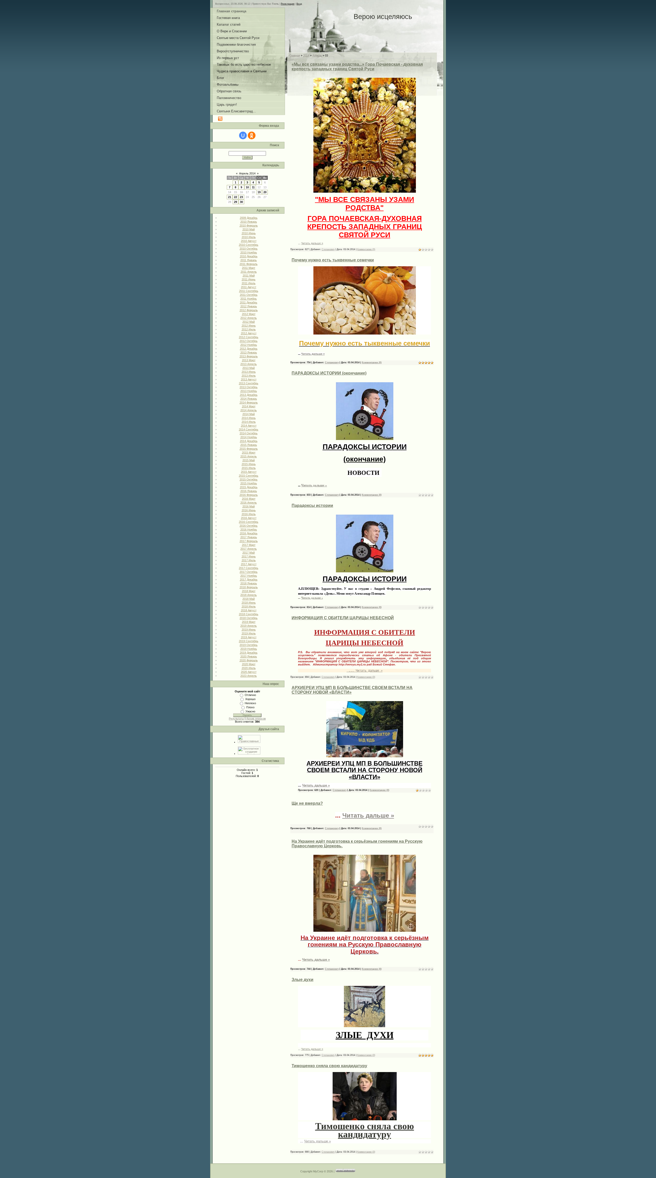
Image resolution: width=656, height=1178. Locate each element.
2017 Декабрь (249, 579)
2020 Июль (249, 668)
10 (247, 187)
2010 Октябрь (249, 248)
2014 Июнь (249, 417)
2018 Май (248, 598)
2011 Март (248, 267)
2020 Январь (248, 656)
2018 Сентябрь (248, 614)
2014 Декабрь (249, 441)
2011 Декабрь (248, 302)
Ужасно (250, 711)
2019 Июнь (249, 629)
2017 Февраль (249, 541)
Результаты (236, 718)
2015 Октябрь (249, 479)
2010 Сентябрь (248, 244)
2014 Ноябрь (248, 437)
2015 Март (248, 452)
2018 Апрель (248, 594)
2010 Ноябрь (248, 252)
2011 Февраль (249, 264)
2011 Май (249, 275)
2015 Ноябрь (248, 483)
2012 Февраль (249, 310)
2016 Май (248, 506)
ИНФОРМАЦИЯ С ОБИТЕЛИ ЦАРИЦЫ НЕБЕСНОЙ (343, 618)
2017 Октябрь (249, 571)
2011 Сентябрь (248, 290)
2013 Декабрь (249, 394)
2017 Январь (248, 537)
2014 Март (248, 406)
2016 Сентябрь (248, 521)
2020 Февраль (249, 660)
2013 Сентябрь (248, 383)
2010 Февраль (249, 225)
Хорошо (250, 699)
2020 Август (249, 671)
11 (253, 187)
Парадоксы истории (312, 505)
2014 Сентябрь (248, 429)
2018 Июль (249, 606)
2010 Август (249, 240)
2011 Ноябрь (248, 298)
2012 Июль (249, 329)
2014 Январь (248, 398)
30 (241, 201)
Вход (299, 4)
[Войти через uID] (243, 135)
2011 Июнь (248, 279)
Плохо (250, 707)
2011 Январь (248, 260)
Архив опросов (256, 718)
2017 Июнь (249, 556)
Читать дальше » (312, 243)
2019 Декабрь (249, 652)
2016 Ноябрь (248, 529)
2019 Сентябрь (248, 641)
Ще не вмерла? (307, 803)
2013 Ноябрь (248, 390)
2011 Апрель (249, 271)
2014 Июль (249, 421)
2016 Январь (248, 491)
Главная (295, 55)
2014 (306, 55)
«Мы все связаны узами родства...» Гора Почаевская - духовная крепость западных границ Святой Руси (357, 66)
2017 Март (248, 544)
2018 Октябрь (249, 618)
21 (229, 197)
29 (235, 201)
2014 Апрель (248, 410)
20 (264, 192)
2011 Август (248, 287)
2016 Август (249, 517)
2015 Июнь (249, 464)
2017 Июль (249, 560)
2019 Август (249, 637)
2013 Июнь (249, 371)
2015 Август (249, 471)
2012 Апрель (248, 317)
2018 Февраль (249, 587)
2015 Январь (248, 444)
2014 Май (248, 414)
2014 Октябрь (249, 433)
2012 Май (248, 321)
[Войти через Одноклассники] (251, 135)
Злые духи (302, 979)
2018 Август (249, 610)
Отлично (250, 694)
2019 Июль (249, 633)
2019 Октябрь (249, 644)
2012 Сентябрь (248, 337)
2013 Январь (248, 352)
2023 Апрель (248, 675)
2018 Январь (248, 583)
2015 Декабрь (249, 487)
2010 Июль (249, 237)
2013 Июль (249, 375)
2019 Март (248, 621)
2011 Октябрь (249, 294)
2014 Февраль (249, 402)
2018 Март (248, 591)
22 (235, 197)
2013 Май (248, 367)
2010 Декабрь (249, 256)
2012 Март (248, 314)
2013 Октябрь (249, 387)
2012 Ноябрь (248, 344)
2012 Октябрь (249, 340)
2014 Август (249, 425)
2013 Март (248, 360)
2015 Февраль (249, 448)
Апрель (317, 55)
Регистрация (287, 4)
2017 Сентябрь (248, 568)
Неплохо (250, 703)
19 (259, 192)
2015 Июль (249, 467)
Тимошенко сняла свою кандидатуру (329, 1066)
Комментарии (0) (366, 249)
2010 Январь (248, 221)
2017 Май (248, 552)
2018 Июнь (249, 602)
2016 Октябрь (249, 525)
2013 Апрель (248, 364)
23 (241, 197)
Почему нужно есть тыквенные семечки (333, 260)
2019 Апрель (248, 625)
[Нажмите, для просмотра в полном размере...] (364, 191)
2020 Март (248, 664)
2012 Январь (248, 306)
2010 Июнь (249, 233)
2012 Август (249, 333)
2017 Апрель (248, 548)
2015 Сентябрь (248, 475)
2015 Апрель (248, 456)
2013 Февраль (249, 356)
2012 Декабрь (249, 348)
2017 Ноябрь (248, 575)
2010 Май (248, 229)
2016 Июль (249, 514)
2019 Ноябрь (248, 648)
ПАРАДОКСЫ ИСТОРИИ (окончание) (329, 373)
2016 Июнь (249, 510)
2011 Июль (248, 283)
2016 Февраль (249, 494)
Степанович (328, 249)
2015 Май (248, 460)
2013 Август (249, 379)
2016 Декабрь (249, 533)
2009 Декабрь (249, 217)
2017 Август (249, 564)
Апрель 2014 (247, 173)
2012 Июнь (249, 325)
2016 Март (248, 498)
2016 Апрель (248, 502)
